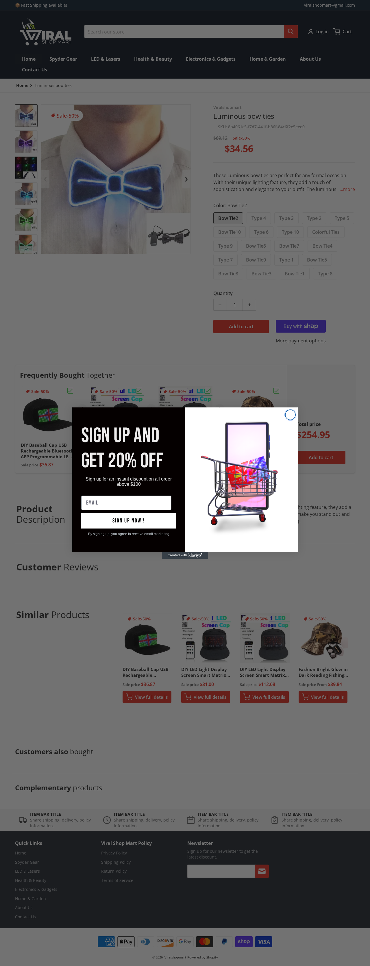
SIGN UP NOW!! (128, 520)
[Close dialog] (290, 415)
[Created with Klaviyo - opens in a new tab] (185, 555)
